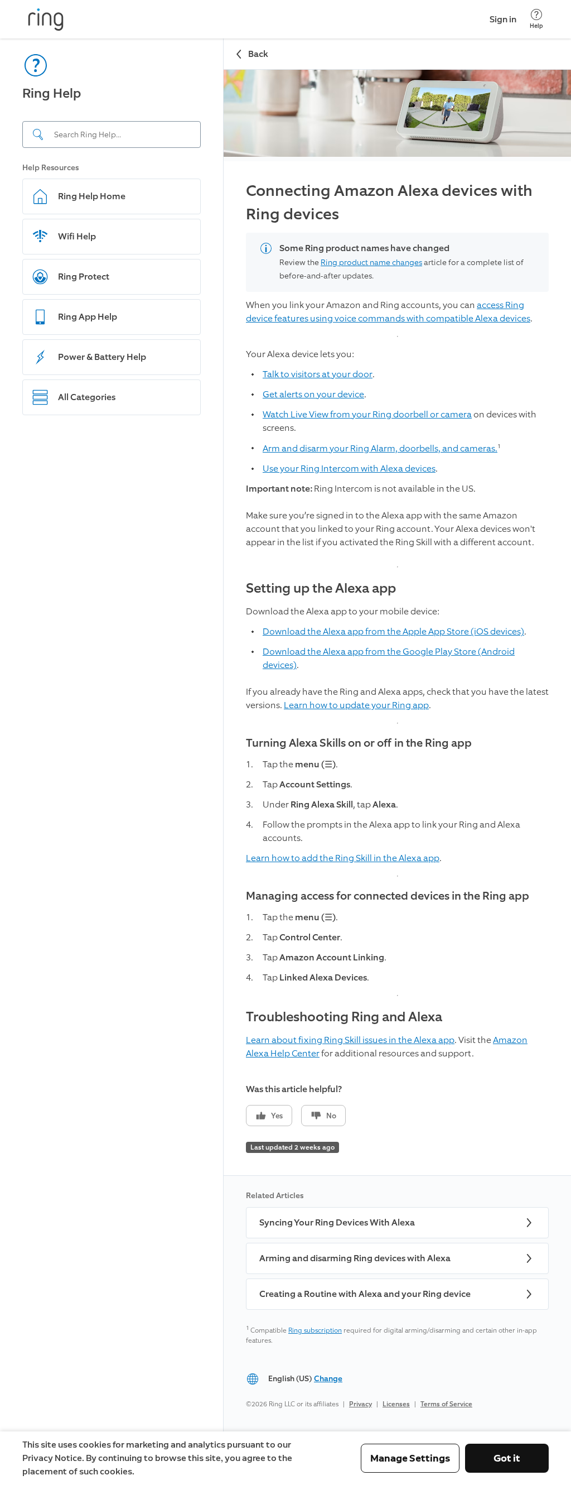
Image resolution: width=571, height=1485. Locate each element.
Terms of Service (446, 1404)
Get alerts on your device (313, 394)
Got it (506, 1458)
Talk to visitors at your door (317, 374)
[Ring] (46, 19)
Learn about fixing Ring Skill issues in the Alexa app (350, 1040)
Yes (277, 1116)
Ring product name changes (371, 262)
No (331, 1116)
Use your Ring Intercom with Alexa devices (349, 468)
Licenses (396, 1404)
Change (328, 1378)
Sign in (503, 19)
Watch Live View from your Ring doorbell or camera (367, 414)
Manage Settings (410, 1458)
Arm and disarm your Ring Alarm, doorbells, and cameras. (380, 448)
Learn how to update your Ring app (356, 705)
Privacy (360, 1404)
